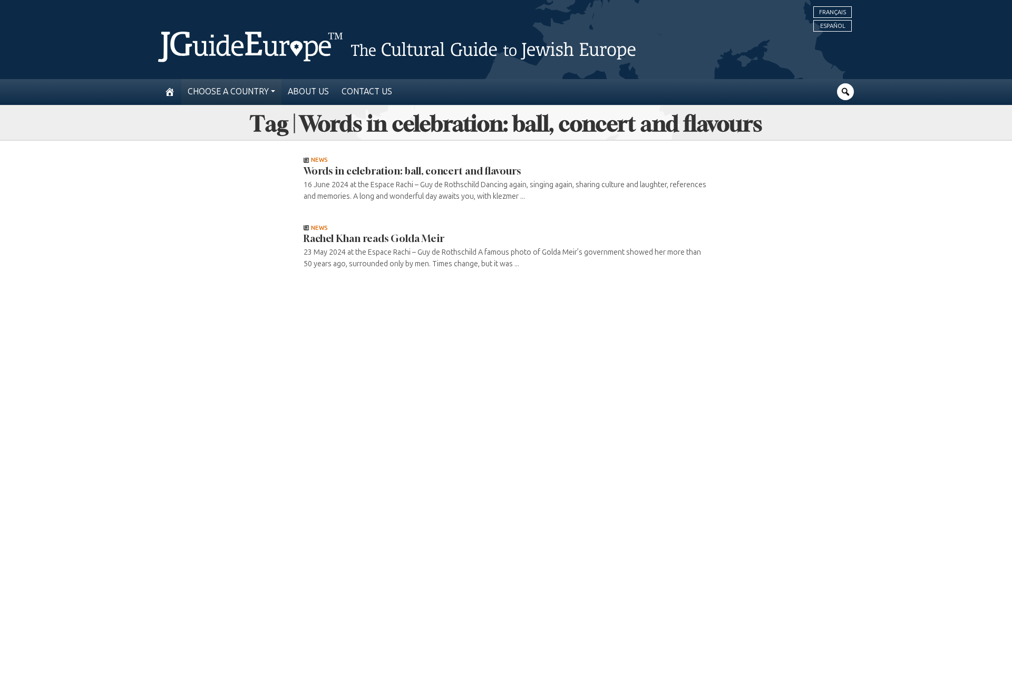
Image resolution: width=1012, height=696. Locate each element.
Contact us (367, 91)
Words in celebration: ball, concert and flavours (412, 171)
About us (308, 91)
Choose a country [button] (228, 91)
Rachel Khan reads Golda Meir (374, 238)
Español (832, 26)
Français (832, 12)
